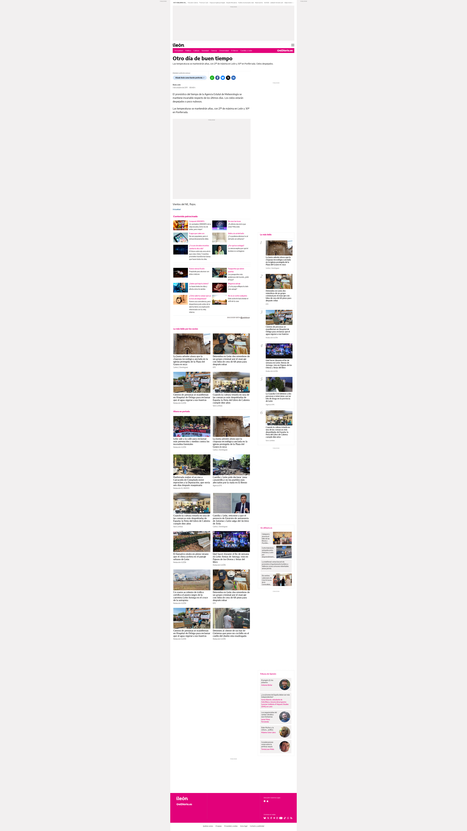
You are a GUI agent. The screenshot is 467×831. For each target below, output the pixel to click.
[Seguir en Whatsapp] (288, 818)
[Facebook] (217, 78)
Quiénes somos (208, 826)
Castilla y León (246, 50)
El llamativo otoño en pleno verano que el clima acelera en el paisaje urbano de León (190, 556)
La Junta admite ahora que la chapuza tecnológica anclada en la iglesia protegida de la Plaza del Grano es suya (190, 360)
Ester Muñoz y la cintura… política (267, 729)
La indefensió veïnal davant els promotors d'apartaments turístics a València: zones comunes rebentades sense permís (275, 565)
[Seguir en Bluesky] (265, 818)
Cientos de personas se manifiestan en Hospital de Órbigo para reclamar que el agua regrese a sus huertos (191, 397)
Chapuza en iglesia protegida (217, 2)
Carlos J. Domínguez (180, 367)
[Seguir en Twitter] (268, 818)
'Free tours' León (203, 2)
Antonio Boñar (266, 685)
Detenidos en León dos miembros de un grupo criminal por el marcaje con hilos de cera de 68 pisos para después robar (231, 360)
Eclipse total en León (289, 2)
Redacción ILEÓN (179, 403)
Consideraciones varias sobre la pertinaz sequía (267, 744)
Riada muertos (259, 2)
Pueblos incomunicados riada (246, 2)
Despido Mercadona (231, 2)
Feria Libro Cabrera (193, 2)
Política (188, 50)
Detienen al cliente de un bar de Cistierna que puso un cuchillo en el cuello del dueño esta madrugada (231, 633)
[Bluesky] (223, 78)
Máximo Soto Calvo (268, 732)
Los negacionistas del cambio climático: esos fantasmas (269, 714)
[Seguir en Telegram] (274, 818)
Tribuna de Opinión (268, 674)
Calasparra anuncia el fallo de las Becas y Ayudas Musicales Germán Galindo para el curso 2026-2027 (266, 538)
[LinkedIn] (233, 78)
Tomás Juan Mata (267, 749)
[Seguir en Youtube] (281, 818)
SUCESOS (266, 2)
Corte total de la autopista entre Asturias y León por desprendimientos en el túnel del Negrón (268, 552)
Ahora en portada (181, 411)
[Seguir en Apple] (267, 801)
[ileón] (189, 798)
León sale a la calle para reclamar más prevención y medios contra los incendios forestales (191, 441)
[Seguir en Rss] (291, 818)
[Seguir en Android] (264, 801)
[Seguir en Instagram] (277, 818)
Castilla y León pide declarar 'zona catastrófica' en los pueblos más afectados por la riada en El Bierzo (230, 480)
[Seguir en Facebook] (271, 818)
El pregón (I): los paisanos (267, 681)
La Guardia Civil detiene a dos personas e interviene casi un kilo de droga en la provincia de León (278, 397)
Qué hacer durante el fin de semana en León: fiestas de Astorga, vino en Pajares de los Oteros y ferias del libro (231, 557)
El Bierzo (234, 50)
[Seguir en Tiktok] (285, 818)
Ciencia (214, 50)
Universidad (224, 50)
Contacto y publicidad (257, 826)
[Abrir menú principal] (292, 45)
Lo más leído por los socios (185, 329)
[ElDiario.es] (285, 50)
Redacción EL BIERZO (181, 488)
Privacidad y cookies (231, 826)
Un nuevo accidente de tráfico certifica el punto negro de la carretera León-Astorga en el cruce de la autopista (190, 596)
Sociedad (205, 50)
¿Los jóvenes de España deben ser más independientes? (275, 696)
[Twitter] (228, 78)
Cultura (196, 50)
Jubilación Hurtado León (276, 2)
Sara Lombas (217, 406)
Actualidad (179, 50)
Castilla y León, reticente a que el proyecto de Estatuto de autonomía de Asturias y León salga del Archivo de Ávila (231, 519)
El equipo (219, 826)
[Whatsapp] (212, 78)
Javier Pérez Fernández (265, 720)
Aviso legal (243, 826)
